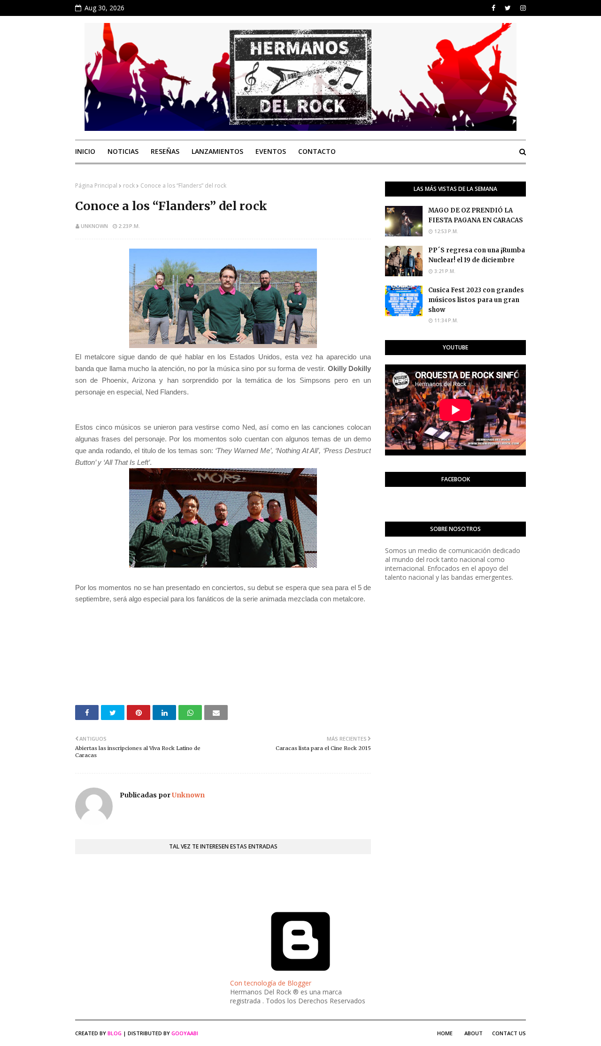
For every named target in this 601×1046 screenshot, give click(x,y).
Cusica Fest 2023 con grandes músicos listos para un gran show (476, 300)
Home (445, 1033)
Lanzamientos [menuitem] (217, 151)
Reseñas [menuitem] (165, 151)
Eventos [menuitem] (270, 151)
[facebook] (493, 8)
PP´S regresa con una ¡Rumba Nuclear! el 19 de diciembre (476, 255)
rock (129, 185)
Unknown (94, 225)
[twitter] (507, 8)
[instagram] (522, 8)
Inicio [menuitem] (85, 151)
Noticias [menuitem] (123, 151)
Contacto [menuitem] (317, 151)
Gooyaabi (184, 1033)
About (473, 1033)
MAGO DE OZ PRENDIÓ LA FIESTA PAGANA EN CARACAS (475, 215)
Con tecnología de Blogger (270, 982)
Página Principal (96, 185)
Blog (115, 1033)
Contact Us (509, 1033)
